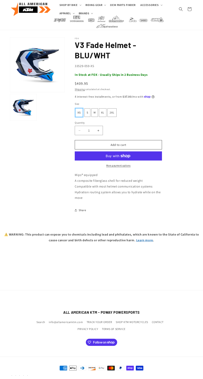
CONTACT (158, 322)
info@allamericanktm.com (66, 322)
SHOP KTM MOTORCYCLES (132, 322)
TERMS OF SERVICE (113, 329)
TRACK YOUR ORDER (99, 322)
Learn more (144, 240)
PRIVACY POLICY (88, 329)
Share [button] (82, 210)
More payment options (118, 165)
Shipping (80, 89)
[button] (70, 5)
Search (40, 322)
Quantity (80, 122)
